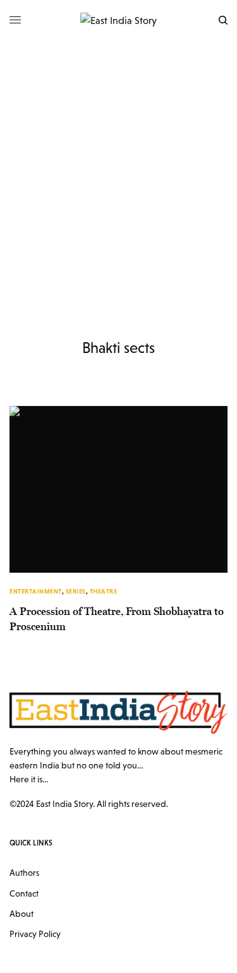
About (21, 914)
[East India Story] (118, 20)
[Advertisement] (118, 165)
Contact (24, 893)
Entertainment (35, 591)
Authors (24, 873)
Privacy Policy (35, 934)
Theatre (104, 591)
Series (76, 591)
